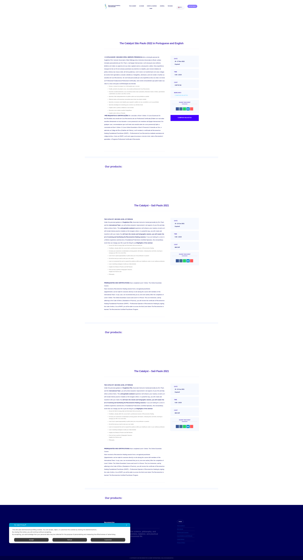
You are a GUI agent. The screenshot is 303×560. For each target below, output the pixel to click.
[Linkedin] (181, 108)
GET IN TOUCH (192, 6)
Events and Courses (182, 532)
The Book (170, 6)
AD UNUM (141, 6)
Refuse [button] (69, 540)
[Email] (191, 108)
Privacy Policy (181, 542)
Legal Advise (180, 539)
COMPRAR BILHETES (181, 95)
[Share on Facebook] (177, 108)
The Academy (132, 6)
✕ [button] (126, 525)
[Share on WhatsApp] (184, 108)
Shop (151, 8)
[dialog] (69, 533)
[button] (180, 521)
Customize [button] (108, 540)
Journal (162, 6)
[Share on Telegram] (188, 108)
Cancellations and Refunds (184, 536)
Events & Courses (152, 6)
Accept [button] (31, 540)
